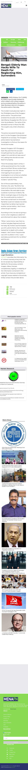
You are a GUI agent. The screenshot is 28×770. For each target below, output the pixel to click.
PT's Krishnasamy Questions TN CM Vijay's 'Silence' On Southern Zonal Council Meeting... (13, 520)
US (5, 39)
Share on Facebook (10, 89)
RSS (10, 758)
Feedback (5, 726)
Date (3, 84)
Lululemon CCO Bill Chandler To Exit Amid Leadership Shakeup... (13, 633)
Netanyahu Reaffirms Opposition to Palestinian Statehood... (11, 549)
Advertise (5, 720)
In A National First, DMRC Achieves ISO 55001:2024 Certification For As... (21, 360)
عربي (17, 2)
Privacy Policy (6, 716)
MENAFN (4, 97)
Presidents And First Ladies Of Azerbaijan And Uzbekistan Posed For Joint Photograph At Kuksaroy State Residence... (13, 572)
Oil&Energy (22, 42)
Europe (12, 39)
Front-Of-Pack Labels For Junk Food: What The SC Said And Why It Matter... (21, 345)
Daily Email (11, 754)
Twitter (11, 750)
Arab (19, 39)
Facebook (11, 748)
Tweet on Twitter (20, 89)
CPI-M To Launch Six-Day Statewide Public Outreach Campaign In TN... (13, 611)
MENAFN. (11, 765)
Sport (19, 45)
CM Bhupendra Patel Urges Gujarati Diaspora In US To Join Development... (12, 466)
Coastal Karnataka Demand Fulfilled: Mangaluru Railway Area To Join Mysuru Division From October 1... (13, 485)
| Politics (5, 42)
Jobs (4, 724)
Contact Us (6, 718)
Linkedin (11, 756)
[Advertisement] (14, 22)
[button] (21, 2)
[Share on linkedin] (11, 91)
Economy (13, 42)
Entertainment (9, 45)
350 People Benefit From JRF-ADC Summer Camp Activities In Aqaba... (11, 590)
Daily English (7, 732)
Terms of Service (7, 714)
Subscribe (15, 742)
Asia (24, 39)
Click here (13, 709)
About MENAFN (7, 722)
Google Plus (12, 752)
